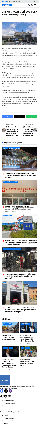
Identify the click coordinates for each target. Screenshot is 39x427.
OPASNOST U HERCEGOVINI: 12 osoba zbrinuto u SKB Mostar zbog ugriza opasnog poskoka (19, 209)
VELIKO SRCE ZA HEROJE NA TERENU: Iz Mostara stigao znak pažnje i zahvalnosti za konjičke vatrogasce (20, 310)
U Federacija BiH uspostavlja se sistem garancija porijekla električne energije (28, 338)
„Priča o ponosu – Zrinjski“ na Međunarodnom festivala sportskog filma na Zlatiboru (9, 363)
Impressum (7, 405)
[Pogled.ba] (7, 5)
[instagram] (36, 1)
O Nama (6, 397)
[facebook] (32, 1)
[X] (34, 1)
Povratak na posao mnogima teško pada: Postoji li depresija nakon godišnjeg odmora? (20, 276)
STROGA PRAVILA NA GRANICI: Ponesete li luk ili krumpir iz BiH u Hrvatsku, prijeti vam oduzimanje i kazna (21, 242)
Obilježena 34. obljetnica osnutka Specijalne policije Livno (27, 362)
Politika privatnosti (9, 400)
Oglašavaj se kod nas (9, 403)
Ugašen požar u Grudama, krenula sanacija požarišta (8, 337)
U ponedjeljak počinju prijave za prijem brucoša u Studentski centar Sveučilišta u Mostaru (20, 175)
